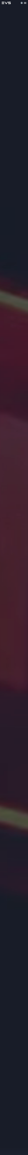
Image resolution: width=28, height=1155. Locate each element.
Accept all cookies (14, 1148)
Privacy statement (19, 1141)
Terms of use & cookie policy (7, 1141)
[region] (14, 1144)
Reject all (14, 1144)
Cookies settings (14, 1152)
